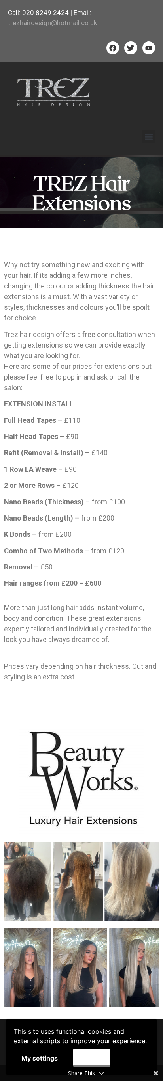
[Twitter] (130, 47)
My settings (39, 1058)
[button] (148, 136)
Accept (92, 1058)
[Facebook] (112, 47)
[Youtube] (148, 47)
